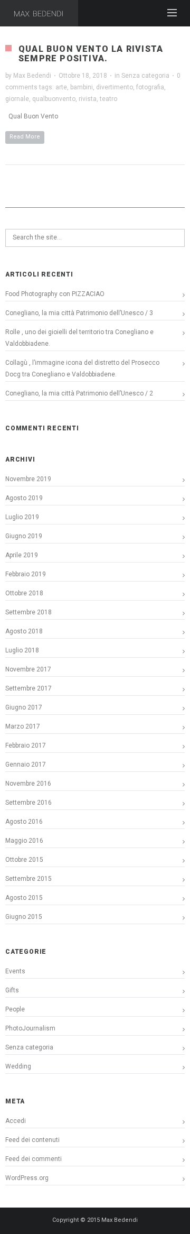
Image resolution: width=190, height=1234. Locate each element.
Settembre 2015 (28, 878)
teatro (108, 99)
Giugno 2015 (23, 916)
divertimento (114, 87)
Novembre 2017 (28, 669)
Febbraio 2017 (25, 745)
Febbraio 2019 (25, 574)
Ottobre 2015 (24, 859)
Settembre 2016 (28, 802)
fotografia (150, 87)
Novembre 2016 (28, 783)
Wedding (18, 1066)
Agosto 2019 (24, 498)
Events (15, 971)
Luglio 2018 (22, 650)
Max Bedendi (32, 75)
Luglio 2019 (22, 517)
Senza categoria (145, 75)
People (15, 1009)
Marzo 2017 (22, 726)
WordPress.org (27, 1178)
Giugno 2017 (23, 707)
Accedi (15, 1121)
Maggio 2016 (24, 840)
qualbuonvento (53, 99)
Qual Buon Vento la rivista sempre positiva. (90, 53)
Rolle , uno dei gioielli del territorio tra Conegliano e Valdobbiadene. (79, 337)
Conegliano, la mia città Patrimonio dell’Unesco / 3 (79, 313)
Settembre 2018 (28, 612)
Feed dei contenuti (32, 1140)
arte (61, 87)
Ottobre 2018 (24, 593)
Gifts (12, 990)
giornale (17, 99)
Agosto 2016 (24, 821)
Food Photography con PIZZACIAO (54, 294)
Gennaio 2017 (25, 764)
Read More (25, 136)
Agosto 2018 (24, 631)
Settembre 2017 (28, 688)
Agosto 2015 (24, 897)
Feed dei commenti (33, 1159)
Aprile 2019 (21, 555)
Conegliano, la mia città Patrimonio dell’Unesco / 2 (79, 393)
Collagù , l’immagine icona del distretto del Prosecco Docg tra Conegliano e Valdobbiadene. (82, 368)
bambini (81, 87)
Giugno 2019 (23, 536)
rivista (88, 99)
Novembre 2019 (28, 479)
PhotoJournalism (30, 1028)
